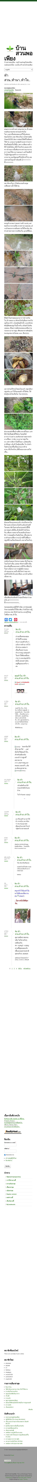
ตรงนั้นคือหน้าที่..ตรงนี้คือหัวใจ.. (13, 1123)
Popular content (12, 1194)
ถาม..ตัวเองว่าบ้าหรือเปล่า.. (12, 1126)
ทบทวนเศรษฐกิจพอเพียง (12, 1417)
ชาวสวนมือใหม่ (8, 92)
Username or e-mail (10, 1142)
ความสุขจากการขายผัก (12, 1439)
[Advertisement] (18, 21)
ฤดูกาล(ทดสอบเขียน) (12, 1400)
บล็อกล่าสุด (10, 1190)
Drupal (12, 1455)
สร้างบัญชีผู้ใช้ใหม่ (11, 1158)
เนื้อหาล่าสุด (10, 1187)
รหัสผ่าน (7, 1148)
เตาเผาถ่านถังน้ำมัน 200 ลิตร (14, 1441)
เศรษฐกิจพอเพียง (9, 90)
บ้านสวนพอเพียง (18, 53)
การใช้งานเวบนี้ (11, 1180)
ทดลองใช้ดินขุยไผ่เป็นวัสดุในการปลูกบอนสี (18, 1402)
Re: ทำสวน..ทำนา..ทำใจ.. (23, 630)
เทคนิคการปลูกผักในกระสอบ (14, 1432)
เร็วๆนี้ (7, 1396)
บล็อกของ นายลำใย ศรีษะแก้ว (11, 622)
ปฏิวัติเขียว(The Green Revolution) (15, 1419)
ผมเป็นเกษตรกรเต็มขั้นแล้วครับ (15, 1426)
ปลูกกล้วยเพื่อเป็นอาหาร (12, 1393)
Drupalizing (9, 1477)
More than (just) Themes (24, 1477)
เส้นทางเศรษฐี (10, 1430)
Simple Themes (23, 1479)
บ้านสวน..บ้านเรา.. (9, 1121)
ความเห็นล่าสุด (11, 1184)
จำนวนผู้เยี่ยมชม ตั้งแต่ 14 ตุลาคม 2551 (14, 1462)
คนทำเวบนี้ (10, 1197)
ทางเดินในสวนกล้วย (11, 1391)
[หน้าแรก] (10, 49)
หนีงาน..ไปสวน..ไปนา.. (11, 1125)
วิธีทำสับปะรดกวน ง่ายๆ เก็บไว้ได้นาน (17, 1389)
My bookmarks (11, 1204)
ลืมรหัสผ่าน (9, 1160)
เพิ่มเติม (30, 1409)
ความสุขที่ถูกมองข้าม (12, 1428)
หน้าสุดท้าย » (26, 968)
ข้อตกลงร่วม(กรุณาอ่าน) (14, 1177)
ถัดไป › (20, 968)
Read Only (8, 1387)
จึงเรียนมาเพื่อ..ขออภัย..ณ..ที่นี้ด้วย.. (14, 1119)
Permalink (6, 632)
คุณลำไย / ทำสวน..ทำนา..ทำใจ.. (22, 677)
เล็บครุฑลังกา (10, 1407)
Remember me (10, 1155)
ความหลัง (8, 1405)
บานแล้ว (8, 1398)
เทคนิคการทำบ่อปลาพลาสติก (14, 1443)
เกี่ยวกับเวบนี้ (10, 1201)
